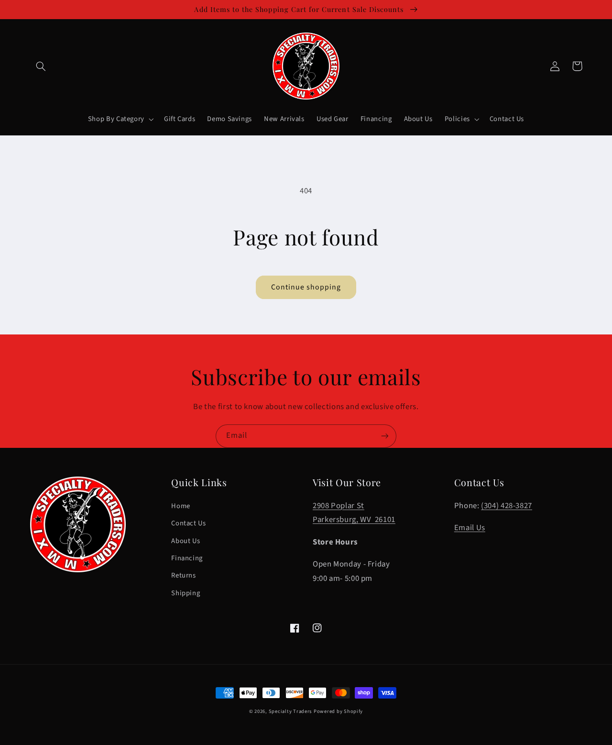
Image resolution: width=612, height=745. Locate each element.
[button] (41, 66)
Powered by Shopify (338, 711)
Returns (183, 575)
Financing (187, 558)
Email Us (469, 528)
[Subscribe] (385, 436)
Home (180, 506)
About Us (185, 541)
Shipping (185, 593)
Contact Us (188, 523)
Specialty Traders (290, 711)
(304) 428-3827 (506, 505)
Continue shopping (306, 287)
